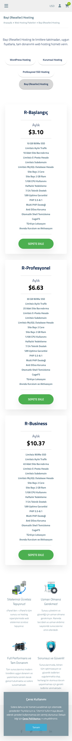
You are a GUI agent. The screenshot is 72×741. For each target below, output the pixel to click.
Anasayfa (8, 22)
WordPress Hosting (20, 60)
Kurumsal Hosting (52, 60)
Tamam (36, 727)
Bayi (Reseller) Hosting (36, 84)
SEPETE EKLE (36, 244)
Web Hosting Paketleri (25, 22)
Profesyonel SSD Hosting (36, 72)
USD (52, 6)
